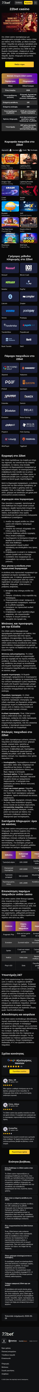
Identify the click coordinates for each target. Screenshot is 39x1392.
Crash (25, 150)
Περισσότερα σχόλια (19, 1152)
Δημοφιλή (5, 150)
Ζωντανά (15, 150)
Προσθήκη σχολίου (19, 1071)
